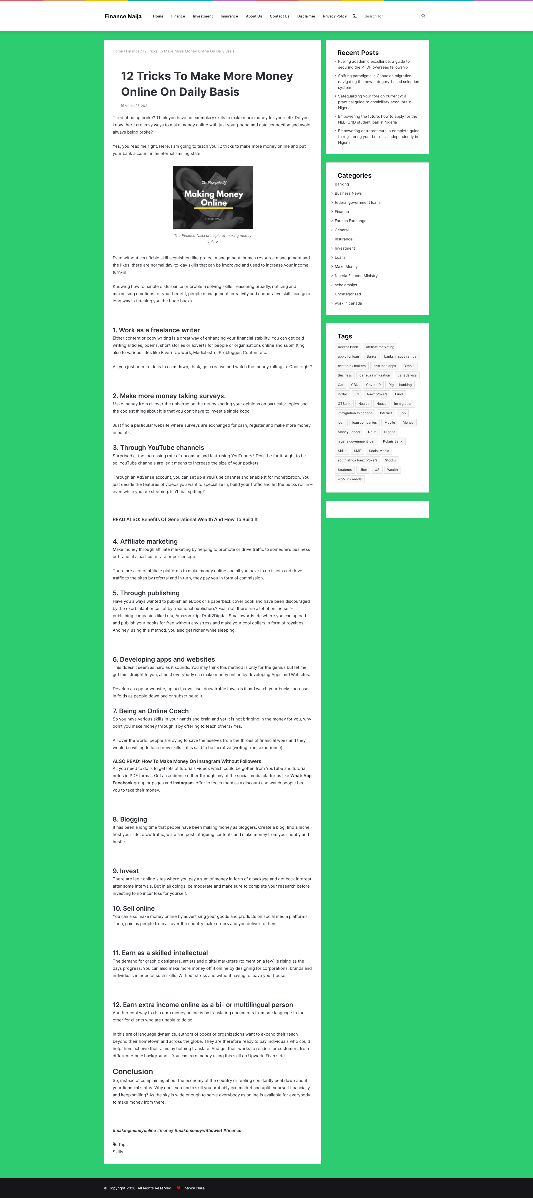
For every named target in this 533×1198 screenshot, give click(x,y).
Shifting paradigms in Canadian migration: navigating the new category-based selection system (378, 82)
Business (345, 375)
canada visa (407, 375)
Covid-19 (373, 385)
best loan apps (384, 366)
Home (158, 16)
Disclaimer (306, 16)
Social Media (379, 451)
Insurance (229, 16)
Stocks (390, 460)
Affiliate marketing (380, 347)
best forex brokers (352, 366)
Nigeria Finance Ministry (356, 275)
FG (357, 394)
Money (408, 422)
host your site (126, 834)
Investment (203, 16)
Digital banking (400, 385)
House (381, 403)
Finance (178, 16)
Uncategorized (348, 294)
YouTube (214, 477)
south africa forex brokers (357, 460)
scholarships (346, 285)
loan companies (364, 422)
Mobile (389, 422)
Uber (363, 470)
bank (127, 153)
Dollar (342, 394)
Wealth (392, 470)
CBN (354, 385)
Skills (118, 1151)
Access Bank (348, 347)
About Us (254, 16)
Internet (386, 413)
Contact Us (280, 16)
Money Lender (349, 432)
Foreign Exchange (350, 220)
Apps (276, 674)
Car (340, 385)
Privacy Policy (335, 16)
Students (345, 470)
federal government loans (358, 202)
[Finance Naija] (125, 16)
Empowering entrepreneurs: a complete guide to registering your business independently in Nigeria (378, 137)
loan (341, 422)
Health (363, 403)
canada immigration (374, 375)
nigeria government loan (356, 441)
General (342, 230)
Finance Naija (193, 1188)
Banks (371, 356)
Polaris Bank (393, 441)
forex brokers (377, 394)
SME (357, 451)
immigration (403, 403)
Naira (372, 432)
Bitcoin (409, 366)
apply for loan (348, 356)
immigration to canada (355, 413)
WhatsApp (300, 775)
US (377, 470)
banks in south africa (400, 356)
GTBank (344, 403)
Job (403, 413)
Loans (340, 257)
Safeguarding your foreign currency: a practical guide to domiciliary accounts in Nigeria (374, 102)
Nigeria (389, 432)
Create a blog (271, 827)
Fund (399, 394)
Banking (342, 184)
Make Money (346, 266)
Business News (348, 193)
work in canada (348, 303)
